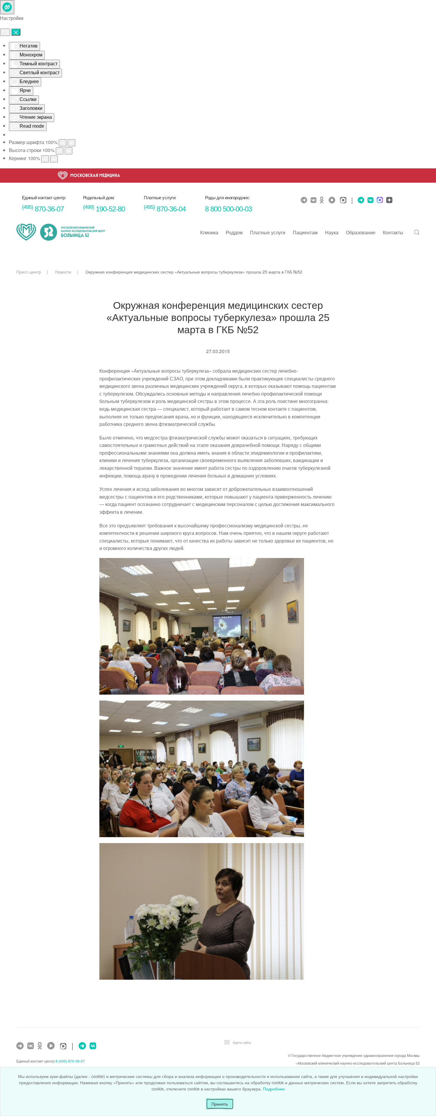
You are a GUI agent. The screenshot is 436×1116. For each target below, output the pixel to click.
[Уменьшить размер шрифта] (62, 142)
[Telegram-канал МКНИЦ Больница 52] (305, 200)
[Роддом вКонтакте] (369, 200)
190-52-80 (104, 209)
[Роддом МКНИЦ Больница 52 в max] (379, 200)
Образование (360, 232)
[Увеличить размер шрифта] (71, 142)
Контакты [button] (393, 232)
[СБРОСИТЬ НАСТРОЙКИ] (5, 32)
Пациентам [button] (305, 232)
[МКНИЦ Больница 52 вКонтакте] (314, 200)
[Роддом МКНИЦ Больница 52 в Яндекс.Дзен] (388, 200)
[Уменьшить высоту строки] (59, 150)
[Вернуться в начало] (60, 232)
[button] (417, 232)
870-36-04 (165, 209)
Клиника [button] (209, 232)
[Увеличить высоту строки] (68, 150)
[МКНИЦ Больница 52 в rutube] (333, 200)
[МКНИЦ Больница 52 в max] (344, 200)
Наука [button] (331, 232)
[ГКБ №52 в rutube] (52, 1046)
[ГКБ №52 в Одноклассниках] (41, 1046)
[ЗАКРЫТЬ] (15, 32)
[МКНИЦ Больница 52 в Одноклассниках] (323, 200)
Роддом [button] (234, 232)
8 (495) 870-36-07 (70, 1060)
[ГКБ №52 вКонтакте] (31, 1046)
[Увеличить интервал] (54, 158)
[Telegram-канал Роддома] (359, 200)
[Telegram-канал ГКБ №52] (20, 1046)
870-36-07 (43, 209)
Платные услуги (267, 232)
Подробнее (274, 1089)
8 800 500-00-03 (228, 209)
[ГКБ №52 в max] (64, 1046)
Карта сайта (242, 1042)
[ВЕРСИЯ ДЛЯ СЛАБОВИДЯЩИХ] (7, 7)
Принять (219, 1104)
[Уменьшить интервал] (45, 158)
